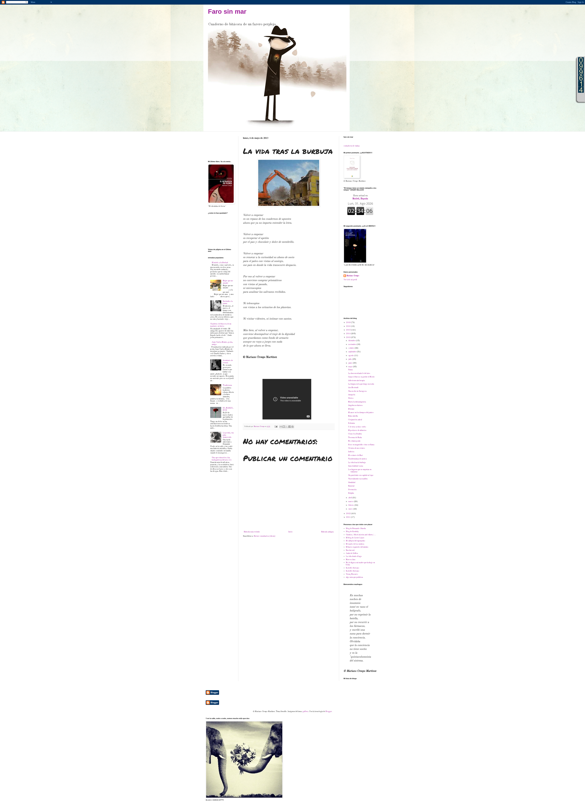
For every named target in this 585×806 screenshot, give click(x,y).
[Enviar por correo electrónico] (280, 426)
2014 (348, 334)
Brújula (351, 493)
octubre (351, 348)
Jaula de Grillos (352, 553)
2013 (348, 337)
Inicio (290, 532)
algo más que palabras (354, 577)
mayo (350, 367)
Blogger (328, 711)
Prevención (352, 490)
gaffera (305, 711)
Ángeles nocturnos (355, 405)
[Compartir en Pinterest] (292, 426)
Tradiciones (227, 385)
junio (350, 363)
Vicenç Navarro (352, 574)
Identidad (351, 482)
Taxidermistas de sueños (357, 459)
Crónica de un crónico (356, 448)
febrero (351, 505)
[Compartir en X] (286, 426)
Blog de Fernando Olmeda (356, 528)
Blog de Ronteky (352, 532)
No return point (354, 441)
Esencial (351, 486)
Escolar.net (350, 550)
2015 (348, 330)
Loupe (581, 97)
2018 (348, 322)
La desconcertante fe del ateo (359, 373)
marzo (351, 501)
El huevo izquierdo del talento (357, 547)
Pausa (350, 370)
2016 (348, 326)
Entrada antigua (327, 532)
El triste (351, 409)
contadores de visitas (352, 146)
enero (350, 509)
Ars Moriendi (353, 388)
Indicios (351, 452)
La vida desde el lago (354, 556)
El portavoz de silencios (357, 430)
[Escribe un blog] (283, 426)
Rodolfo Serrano (352, 568)
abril (350, 498)
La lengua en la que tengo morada (361, 384)
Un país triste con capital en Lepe (360, 475)
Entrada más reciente (252, 532)
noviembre (352, 344)
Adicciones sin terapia (356, 381)
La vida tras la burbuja (357, 462)
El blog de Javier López (355, 538)
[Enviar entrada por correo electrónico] (276, 426)
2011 (348, 517)
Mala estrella (353, 416)
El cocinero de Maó (355, 455)
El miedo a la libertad (220, 263)
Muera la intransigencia (357, 402)
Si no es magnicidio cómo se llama (361, 445)
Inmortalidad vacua (355, 466)
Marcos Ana (350, 560)
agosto (351, 356)
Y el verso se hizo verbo (357, 427)
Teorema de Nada (355, 438)
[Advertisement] (217, 145)
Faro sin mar (227, 11)
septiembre (352, 352)
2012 (348, 514)
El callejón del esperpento (355, 541)
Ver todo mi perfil (350, 280)
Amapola (351, 395)
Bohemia (351, 423)
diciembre (352, 341)
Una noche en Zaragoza (357, 391)
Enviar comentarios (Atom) (264, 536)
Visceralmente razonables (357, 479)
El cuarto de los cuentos (355, 544)
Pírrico (351, 398)
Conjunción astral (355, 420)
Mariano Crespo (353, 276)
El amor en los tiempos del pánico (361, 413)
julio (350, 359)
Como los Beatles (355, 434)
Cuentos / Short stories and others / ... (361, 535)
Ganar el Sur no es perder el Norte (361, 377)
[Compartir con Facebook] (289, 426)
